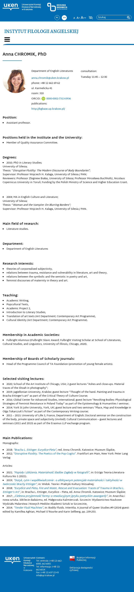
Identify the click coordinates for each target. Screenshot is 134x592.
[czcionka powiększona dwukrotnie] (83, 16)
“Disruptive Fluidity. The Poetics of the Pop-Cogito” (44, 453)
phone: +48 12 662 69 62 (45, 83)
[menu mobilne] (7, 39)
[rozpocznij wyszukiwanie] (128, 17)
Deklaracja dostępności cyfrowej (81, 569)
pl (57, 17)
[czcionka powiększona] (78, 16)
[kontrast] (90, 17)
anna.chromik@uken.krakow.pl (50, 78)
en (64, 17)
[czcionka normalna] (74, 16)
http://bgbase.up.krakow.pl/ (48, 109)
